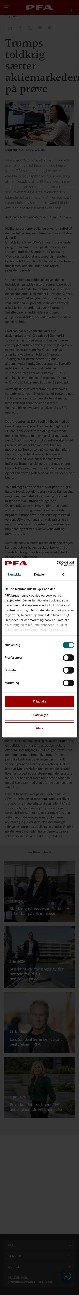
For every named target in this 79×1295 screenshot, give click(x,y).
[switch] (68, 657)
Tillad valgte (39, 715)
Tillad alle (39, 701)
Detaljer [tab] (39, 574)
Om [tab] (64, 574)
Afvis (39, 728)
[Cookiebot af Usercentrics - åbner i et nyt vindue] (56, 563)
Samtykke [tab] (14, 574)
